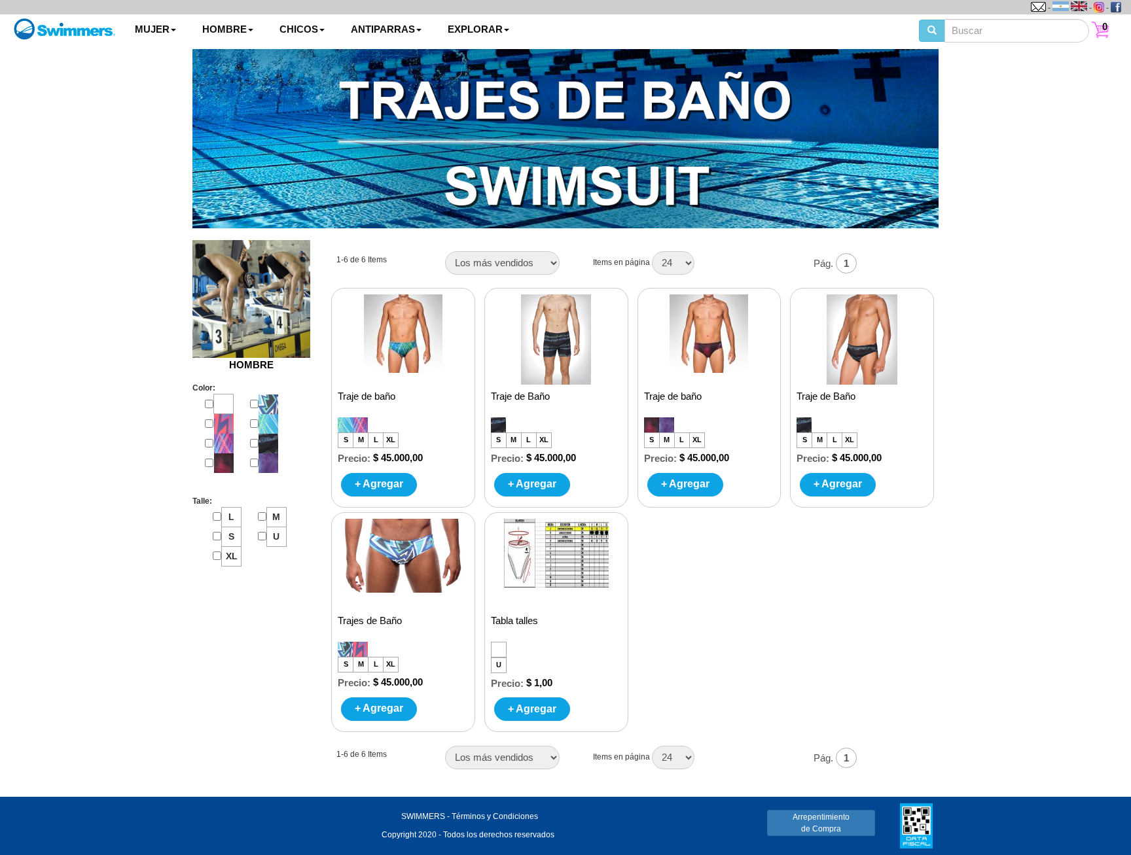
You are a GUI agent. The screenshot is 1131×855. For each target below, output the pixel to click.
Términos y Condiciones (495, 816)
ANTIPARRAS (383, 29)
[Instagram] (1099, 6)
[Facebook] (1116, 6)
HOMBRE (224, 29)
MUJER (152, 29)
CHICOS (298, 29)
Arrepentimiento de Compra (821, 822)
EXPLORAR (475, 29)
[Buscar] (932, 31)
